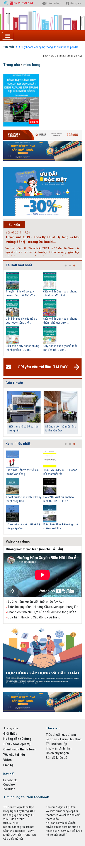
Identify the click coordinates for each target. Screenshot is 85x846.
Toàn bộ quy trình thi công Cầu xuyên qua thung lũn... (43, 607)
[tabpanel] (24, 313)
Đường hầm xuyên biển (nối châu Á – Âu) (34, 549)
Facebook (10, 780)
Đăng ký (75, 3)
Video (7, 760)
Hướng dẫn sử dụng (17, 739)
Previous (2, 313)
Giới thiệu (10, 733)
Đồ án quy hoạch (57, 753)
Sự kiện (14, 225)
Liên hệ (8, 765)
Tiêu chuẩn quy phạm (61, 734)
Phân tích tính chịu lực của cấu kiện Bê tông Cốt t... (42, 612)
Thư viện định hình (58, 748)
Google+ (9, 784)
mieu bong (31, 65)
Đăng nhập (53, 3)
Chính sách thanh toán (19, 749)
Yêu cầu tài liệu (14, 754)
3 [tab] (74, 266)
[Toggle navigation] (7, 36)
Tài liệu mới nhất (18, 265)
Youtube (9, 789)
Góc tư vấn (14, 383)
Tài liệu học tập (56, 744)
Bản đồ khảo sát (57, 757)
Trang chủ (11, 65)
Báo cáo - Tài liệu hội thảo (64, 739)
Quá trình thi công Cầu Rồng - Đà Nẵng (33, 617)
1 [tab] (65, 266)
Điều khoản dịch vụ (17, 744)
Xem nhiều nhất (18, 444)
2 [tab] (70, 266)
